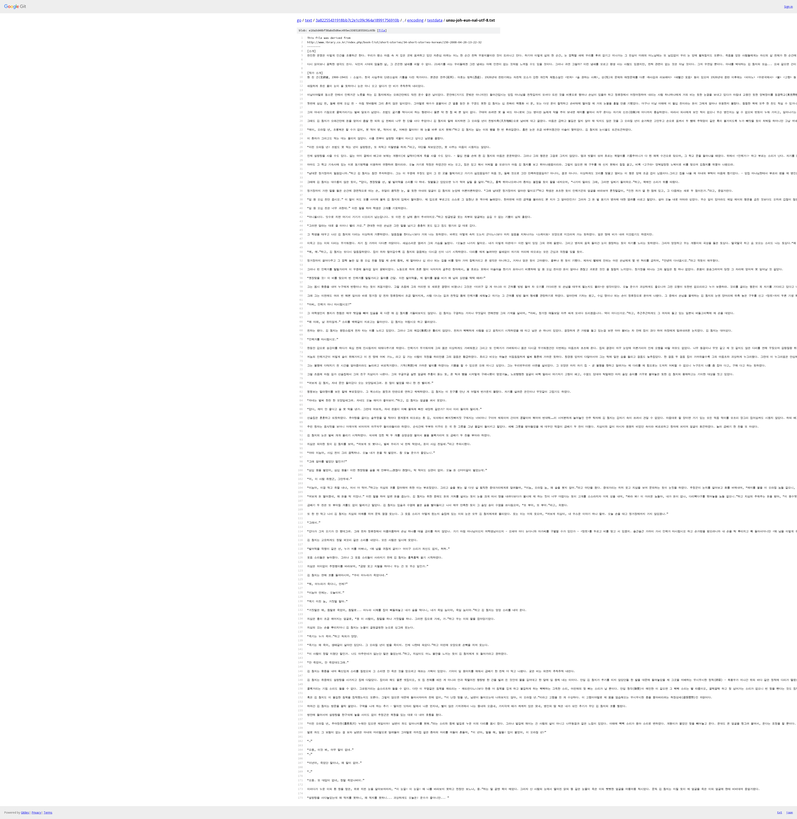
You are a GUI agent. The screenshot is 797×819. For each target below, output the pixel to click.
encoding (415, 20)
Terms (48, 812)
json (789, 812)
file (382, 30)
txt (779, 812)
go (299, 20)
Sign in (788, 7)
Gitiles (25, 812)
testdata (435, 20)
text (308, 20)
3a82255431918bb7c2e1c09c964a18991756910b (357, 20)
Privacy (36, 812)
